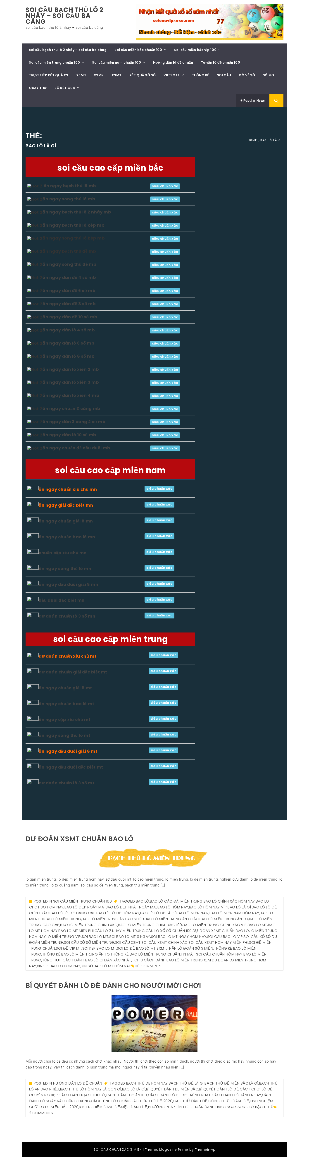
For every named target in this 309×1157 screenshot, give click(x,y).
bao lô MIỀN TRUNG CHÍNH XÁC (88, 924)
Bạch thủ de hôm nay (147, 1083)
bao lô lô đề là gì (158, 913)
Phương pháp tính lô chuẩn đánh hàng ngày (192, 1106)
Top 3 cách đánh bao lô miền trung (167, 960)
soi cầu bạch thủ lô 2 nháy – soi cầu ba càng (64, 15)
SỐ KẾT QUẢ (65, 88)
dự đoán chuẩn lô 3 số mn (67, 616)
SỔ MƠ (268, 75)
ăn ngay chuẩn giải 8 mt (65, 688)
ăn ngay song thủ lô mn (65, 568)
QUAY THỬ (38, 88)
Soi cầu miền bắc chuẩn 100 (138, 50)
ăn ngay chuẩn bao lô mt (66, 704)
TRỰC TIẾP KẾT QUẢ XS (48, 75)
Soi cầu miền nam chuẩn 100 (116, 62)
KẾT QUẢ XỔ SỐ (142, 75)
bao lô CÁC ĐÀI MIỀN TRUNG (176, 901)
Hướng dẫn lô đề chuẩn (173, 62)
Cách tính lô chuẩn (110, 1101)
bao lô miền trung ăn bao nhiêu (113, 919)
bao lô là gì (239, 907)
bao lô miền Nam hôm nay (234, 913)
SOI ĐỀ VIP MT (68, 948)
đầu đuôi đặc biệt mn (62, 600)
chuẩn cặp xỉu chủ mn (63, 553)
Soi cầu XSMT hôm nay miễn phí (218, 942)
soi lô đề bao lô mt (136, 948)
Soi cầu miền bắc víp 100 (195, 50)
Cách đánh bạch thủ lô (82, 1095)
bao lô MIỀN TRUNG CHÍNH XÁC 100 (150, 924)
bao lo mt (257, 924)
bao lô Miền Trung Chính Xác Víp (215, 924)
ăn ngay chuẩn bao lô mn (67, 537)
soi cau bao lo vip (225, 936)
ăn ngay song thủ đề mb (69, 264)
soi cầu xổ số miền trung (89, 942)
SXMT (161, 948)
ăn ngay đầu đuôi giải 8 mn (68, 584)
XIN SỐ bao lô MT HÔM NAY (106, 966)
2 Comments (41, 1113)
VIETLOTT (172, 75)
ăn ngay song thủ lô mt (64, 735)
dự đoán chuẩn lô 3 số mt (66, 783)
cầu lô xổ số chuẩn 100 (169, 930)
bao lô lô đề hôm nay (117, 913)
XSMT (116, 75)
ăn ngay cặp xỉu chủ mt (64, 719)
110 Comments (148, 966)
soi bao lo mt (95, 936)
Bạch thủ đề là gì (186, 1083)
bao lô (142, 901)
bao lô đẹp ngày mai (84, 907)
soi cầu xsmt (128, 942)
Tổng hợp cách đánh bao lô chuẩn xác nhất (86, 960)
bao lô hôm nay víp (208, 907)
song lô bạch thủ (256, 1106)
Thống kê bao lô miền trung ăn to (76, 954)
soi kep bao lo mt (99, 948)
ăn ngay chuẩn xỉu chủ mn (68, 489)
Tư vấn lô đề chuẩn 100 (220, 62)
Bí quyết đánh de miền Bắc (172, 1089)
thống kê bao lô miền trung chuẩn (145, 954)
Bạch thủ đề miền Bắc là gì (231, 1083)
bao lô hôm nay (172, 907)
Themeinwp (205, 1149)
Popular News (253, 100)
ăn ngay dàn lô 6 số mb (68, 343)
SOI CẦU (224, 75)
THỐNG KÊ (200, 75)
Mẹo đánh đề (134, 1106)
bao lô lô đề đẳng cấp (73, 913)
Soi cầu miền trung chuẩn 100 (54, 62)
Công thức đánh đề (228, 1101)
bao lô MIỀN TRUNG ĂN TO (224, 919)
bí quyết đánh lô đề (219, 1089)
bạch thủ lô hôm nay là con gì (90, 1089)
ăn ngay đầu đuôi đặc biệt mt (71, 767)
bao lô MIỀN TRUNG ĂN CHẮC (172, 919)
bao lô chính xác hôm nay (229, 901)
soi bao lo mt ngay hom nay (179, 936)
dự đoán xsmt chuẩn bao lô (79, 839)
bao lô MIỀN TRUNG (63, 919)
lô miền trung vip (64, 936)
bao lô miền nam (192, 913)
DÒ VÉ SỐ (247, 75)
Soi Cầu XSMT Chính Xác (164, 942)
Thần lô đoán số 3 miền (190, 948)
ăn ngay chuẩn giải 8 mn (66, 521)
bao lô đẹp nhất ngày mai (131, 907)
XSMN (99, 75)
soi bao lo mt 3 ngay (129, 936)
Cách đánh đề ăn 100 (126, 1095)
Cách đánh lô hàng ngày (236, 1095)
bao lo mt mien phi (76, 930)
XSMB (81, 75)
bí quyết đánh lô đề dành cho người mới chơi (113, 985)
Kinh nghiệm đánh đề (99, 1106)
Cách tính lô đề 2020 (151, 1101)
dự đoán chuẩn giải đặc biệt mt (73, 672)
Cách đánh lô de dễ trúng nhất (179, 1095)
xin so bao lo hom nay (59, 966)
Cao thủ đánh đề (190, 1101)
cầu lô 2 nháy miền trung (120, 930)
